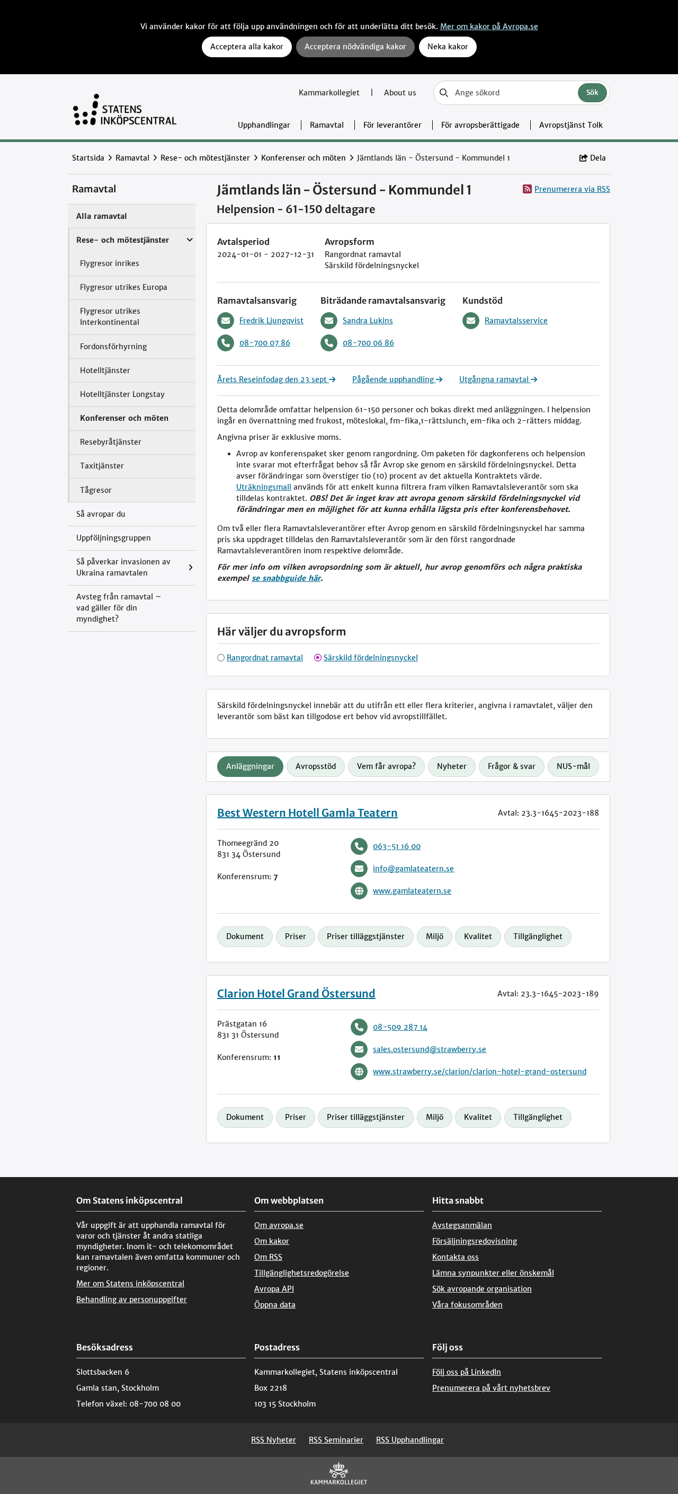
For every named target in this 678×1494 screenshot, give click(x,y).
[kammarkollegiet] (339, 1475)
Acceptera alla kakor (246, 46)
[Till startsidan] (125, 107)
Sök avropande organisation (482, 1289)
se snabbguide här (286, 578)
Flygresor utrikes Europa (123, 287)
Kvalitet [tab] (478, 936)
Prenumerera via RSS (572, 189)
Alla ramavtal (101, 216)
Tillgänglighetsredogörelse (301, 1273)
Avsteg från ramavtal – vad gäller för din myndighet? (119, 608)
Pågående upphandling (394, 379)
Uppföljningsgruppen (113, 538)
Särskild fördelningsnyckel (371, 657)
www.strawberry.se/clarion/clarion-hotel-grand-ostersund (479, 1071)
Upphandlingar (264, 125)
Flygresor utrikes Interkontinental (110, 316)
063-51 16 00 (397, 846)
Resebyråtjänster (110, 442)
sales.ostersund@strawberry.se (429, 1049)
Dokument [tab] (245, 936)
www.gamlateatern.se (412, 891)
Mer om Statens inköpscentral (130, 1283)
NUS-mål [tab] (573, 766)
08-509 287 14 (400, 1027)
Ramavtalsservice (516, 320)
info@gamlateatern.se (413, 868)
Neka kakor (447, 46)
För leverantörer (392, 125)
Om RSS (268, 1257)
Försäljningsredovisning (474, 1241)
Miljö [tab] (434, 936)
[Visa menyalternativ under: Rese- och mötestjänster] (192, 234)
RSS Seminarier (336, 1440)
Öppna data (275, 1305)
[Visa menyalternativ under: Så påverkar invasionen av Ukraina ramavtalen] (193, 568)
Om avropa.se (279, 1225)
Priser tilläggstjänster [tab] (366, 936)
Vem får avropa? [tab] (386, 766)
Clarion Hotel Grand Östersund (296, 993)
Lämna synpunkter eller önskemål (493, 1273)
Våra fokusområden (467, 1305)
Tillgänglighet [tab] (538, 936)
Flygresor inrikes (109, 263)
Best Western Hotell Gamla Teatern (307, 812)
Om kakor (271, 1241)
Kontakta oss (455, 1257)
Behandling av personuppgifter (131, 1299)
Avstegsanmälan (462, 1225)
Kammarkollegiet (330, 93)
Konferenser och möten (303, 158)
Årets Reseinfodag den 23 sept (273, 379)
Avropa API (274, 1289)
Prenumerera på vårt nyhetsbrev (491, 1388)
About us (400, 93)
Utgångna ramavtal (495, 379)
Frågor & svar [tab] (512, 766)
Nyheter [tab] (452, 766)
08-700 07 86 (264, 343)
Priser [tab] (295, 936)
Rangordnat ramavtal (265, 657)
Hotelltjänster (105, 370)
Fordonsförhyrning (113, 346)
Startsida (88, 158)
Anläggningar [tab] (250, 766)
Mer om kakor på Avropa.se (489, 26)
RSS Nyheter (273, 1440)
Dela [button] (598, 158)
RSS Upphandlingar (410, 1440)
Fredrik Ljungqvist (271, 320)
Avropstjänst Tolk (571, 125)
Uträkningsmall (263, 487)
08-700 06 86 (368, 343)
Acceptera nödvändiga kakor (355, 46)
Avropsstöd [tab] (316, 766)
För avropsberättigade (480, 125)
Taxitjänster (102, 466)
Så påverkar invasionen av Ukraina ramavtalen (123, 567)
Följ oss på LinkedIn (466, 1372)
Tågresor (96, 490)
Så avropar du (101, 514)
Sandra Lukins (368, 320)
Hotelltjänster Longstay (122, 394)
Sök (592, 92)
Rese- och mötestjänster (205, 158)
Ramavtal (327, 125)
